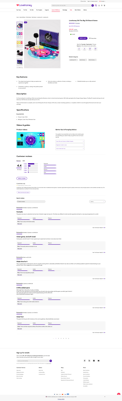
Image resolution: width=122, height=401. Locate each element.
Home (18, 17)
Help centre (19, 370)
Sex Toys (19, 10)
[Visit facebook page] (84, 360)
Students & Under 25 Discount (66, 374)
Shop (62, 367)
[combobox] (72, 5)
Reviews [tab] (19, 160)
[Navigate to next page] (68, 338)
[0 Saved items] (101, 5)
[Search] (92, 5)
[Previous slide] (25, 44)
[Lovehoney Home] (24, 5)
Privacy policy (85, 378)
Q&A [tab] (23, 161)
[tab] (28, 378)
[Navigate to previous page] (53, 338)
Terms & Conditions (86, 376)
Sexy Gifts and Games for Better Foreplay (64, 141)
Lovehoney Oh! (73, 59)
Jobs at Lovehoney (86, 374)
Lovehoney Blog (41, 372)
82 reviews (77, 23)
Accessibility (85, 386)
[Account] (99, 5)
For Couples (39, 10)
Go (50, 360)
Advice (85, 10)
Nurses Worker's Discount (65, 378)
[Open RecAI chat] (118, 394)
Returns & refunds (20, 376)
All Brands (63, 372)
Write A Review (22, 178)
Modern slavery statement (87, 384)
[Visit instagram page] (94, 360)
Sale (71, 10)
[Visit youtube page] (98, 360)
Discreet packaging (20, 374)
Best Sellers (78, 10)
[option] (42, 44)
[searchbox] (32, 201)
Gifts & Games (28, 17)
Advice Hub (41, 370)
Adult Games (34, 17)
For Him (32, 10)
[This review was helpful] (104, 227)
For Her (25, 10)
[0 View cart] (104, 5)
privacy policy (48, 363)
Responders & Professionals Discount (67, 380)
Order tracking (19, 378)
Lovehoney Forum (42, 374)
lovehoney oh (39, 17)
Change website (61, 399)
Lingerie (47, 10)
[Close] (104, 396)
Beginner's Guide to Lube (61, 145)
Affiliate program (86, 382)
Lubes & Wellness (56, 10)
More (84, 367)
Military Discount (64, 376)
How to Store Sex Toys (60, 148)
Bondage (65, 10)
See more (19, 223)
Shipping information (20, 372)
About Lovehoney (86, 370)
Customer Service (21, 367)
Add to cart (83, 38)
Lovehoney (61, 13)
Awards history (85, 372)
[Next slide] (59, 44)
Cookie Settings (86, 380)
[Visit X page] (89, 360)
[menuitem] (19, 10)
